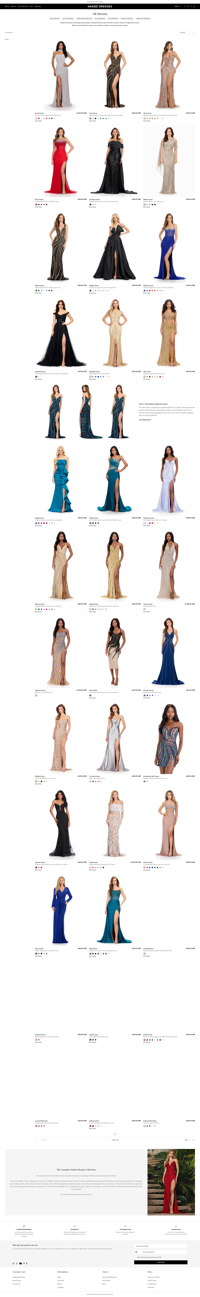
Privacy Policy (152, 1280)
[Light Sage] (44, 781)
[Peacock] (95, 377)
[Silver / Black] (147, 1040)
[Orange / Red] (157, 1040)
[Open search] (188, 6)
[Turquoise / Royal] (49, 290)
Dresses (13, 6)
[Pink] (93, 290)
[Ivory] (41, 118)
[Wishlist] (185, 6)
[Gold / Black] (90, 118)
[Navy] (155, 204)
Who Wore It (106, 1280)
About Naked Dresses (109, 1277)
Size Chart (61, 1280)
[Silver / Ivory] (106, 377)
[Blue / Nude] (36, 695)
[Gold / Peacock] (93, 377)
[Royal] (39, 204)
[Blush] (98, 118)
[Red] (39, 118)
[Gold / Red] (144, 1040)
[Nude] (157, 290)
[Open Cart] (194, 6)
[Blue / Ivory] (106, 118)
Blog (104, 1284)
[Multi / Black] (39, 609)
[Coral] (52, 609)
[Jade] (39, 290)
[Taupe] (152, 118)
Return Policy (16, 1280)
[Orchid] (98, 290)
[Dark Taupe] (150, 204)
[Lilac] (103, 290)
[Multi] (144, 781)
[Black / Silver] (90, 695)
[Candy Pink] (98, 867)
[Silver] (36, 118)
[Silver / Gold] (41, 290)
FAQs (59, 1277)
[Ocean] (95, 781)
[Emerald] (52, 118)
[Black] (95, 118)
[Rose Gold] (144, 118)
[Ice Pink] (44, 118)
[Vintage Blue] (101, 377)
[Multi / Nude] (41, 1126)
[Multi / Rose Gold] (103, 118)
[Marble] (144, 204)
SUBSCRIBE (160, 1262)
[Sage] (95, 204)
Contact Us (16, 1284)
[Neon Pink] (155, 377)
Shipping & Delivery (18, 1277)
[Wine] (98, 523)
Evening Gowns (23, 6)
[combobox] (138, 1252)
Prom (31, 6)
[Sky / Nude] (147, 118)
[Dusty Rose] (147, 204)
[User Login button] (191, 6)
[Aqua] (101, 290)
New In (7, 6)
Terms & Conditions (154, 1277)
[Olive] (39, 953)
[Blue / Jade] (101, 118)
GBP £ (177, 6)
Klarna (60, 1284)
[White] (101, 953)
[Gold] (155, 118)
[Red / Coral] (150, 118)
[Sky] (49, 118)
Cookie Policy (152, 1284)
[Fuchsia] (46, 118)
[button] (185, 6)
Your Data (151, 1287)
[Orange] (152, 290)
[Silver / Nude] (93, 118)
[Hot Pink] (155, 290)
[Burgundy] (95, 523)
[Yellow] (49, 523)
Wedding (38, 6)
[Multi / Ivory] (44, 290)
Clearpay (61, 1287)
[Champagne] (101, 781)
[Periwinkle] (157, 118)
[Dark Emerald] (152, 204)
